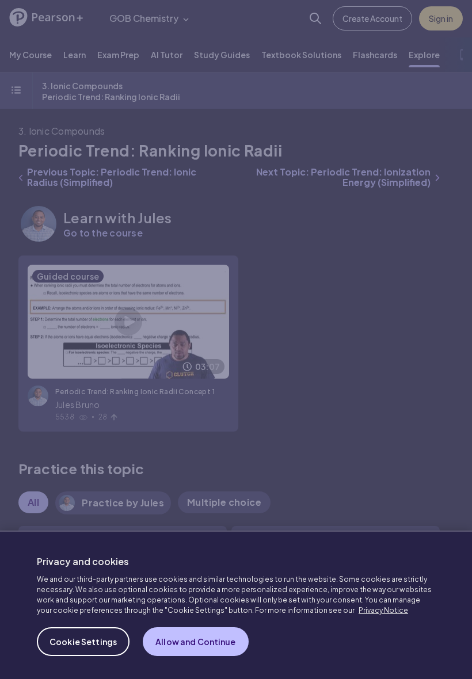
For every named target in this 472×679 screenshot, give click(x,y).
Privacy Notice (383, 610)
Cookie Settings (83, 641)
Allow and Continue (195, 641)
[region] (236, 605)
